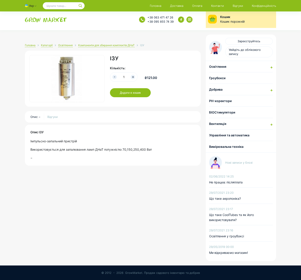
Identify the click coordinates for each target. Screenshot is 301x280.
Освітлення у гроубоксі (226, 236)
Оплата (197, 5)
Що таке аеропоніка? (225, 198)
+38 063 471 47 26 (160, 17)
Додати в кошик (130, 92)
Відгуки (238, 5)
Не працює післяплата (226, 182)
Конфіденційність (264, 5)
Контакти (217, 5)
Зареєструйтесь (249, 41)
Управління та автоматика (229, 135)
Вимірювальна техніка (226, 146)
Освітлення (65, 45)
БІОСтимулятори (222, 112)
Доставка (176, 5)
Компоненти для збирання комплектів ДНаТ (106, 45)
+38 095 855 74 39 (160, 21)
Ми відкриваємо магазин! (228, 252)
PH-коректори (220, 101)
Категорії (47, 45)
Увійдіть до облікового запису (245, 52)
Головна (155, 5)
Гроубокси (217, 78)
